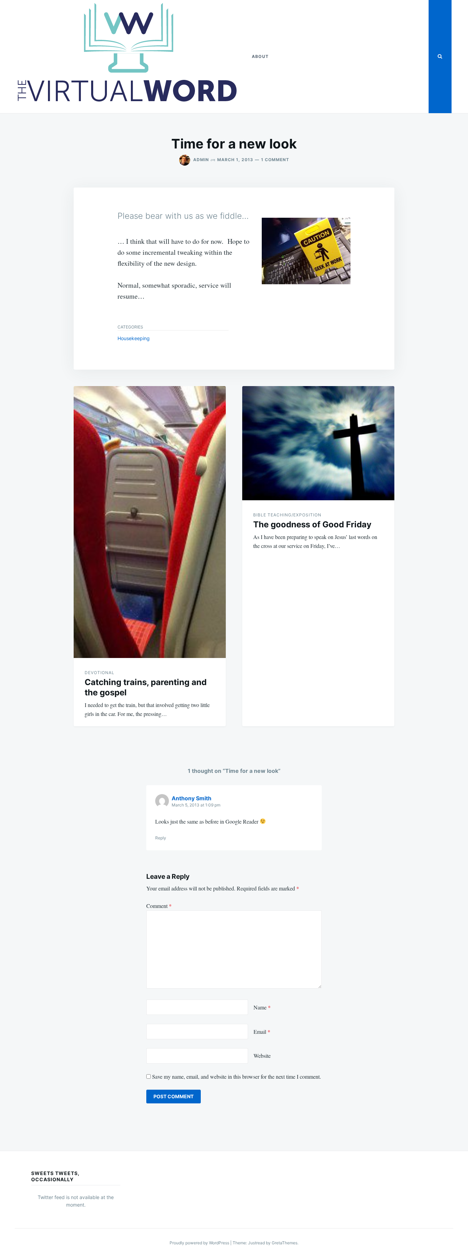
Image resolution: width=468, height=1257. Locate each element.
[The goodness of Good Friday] (318, 443)
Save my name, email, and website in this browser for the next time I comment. (236, 1076)
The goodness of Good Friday (312, 524)
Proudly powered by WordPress (200, 1242)
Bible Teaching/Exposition (287, 514)
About (260, 56)
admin (201, 159)
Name (262, 1007)
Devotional (99, 672)
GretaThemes (284, 1242)
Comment (159, 905)
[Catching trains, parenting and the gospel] (150, 522)
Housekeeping (134, 338)
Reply (160, 837)
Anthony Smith (191, 798)
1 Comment (275, 159)
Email (262, 1031)
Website (262, 1055)
